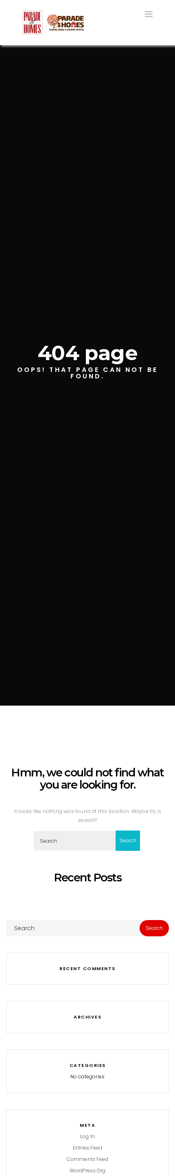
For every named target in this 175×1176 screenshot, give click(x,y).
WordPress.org (88, 1170)
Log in (87, 1136)
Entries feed (87, 1147)
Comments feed (88, 1159)
